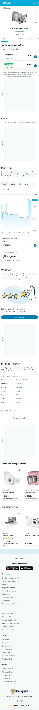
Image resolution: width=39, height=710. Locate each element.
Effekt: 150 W (19, 34)
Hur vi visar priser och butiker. (22, 76)
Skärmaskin (7, 8)
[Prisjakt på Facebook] (17, 700)
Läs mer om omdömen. (16, 280)
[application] (19, 214)
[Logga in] (36, 3)
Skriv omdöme (19, 31)
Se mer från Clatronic (8, 411)
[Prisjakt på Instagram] (21, 700)
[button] (35, 12)
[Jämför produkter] (35, 23)
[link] (12, 484)
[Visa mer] (2, 57)
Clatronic (19, 384)
